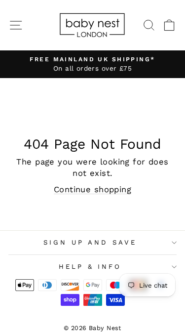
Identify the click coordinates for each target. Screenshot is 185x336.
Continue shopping (92, 189)
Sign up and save (90, 242)
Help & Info (90, 266)
